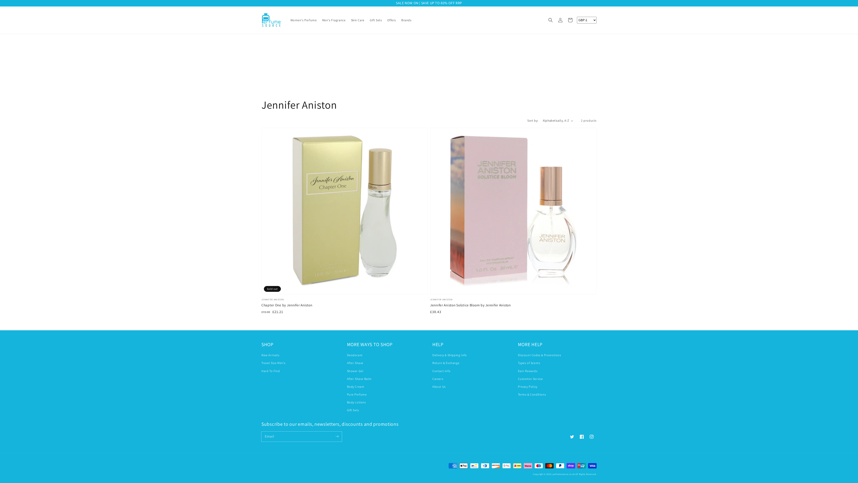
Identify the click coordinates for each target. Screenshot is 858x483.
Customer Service (530, 379)
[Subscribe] (337, 436)
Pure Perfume (357, 394)
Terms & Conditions (532, 394)
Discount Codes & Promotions (539, 355)
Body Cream (355, 387)
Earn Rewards (528, 371)
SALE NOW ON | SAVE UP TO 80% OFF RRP (429, 3)
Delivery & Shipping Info (449, 355)
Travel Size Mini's (273, 363)
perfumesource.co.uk (564, 474)
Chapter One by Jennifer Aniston (286, 305)
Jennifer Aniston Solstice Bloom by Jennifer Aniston (470, 305)
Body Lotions (356, 402)
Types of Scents (529, 363)
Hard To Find (270, 371)
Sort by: (532, 121)
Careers (437, 379)
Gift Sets (353, 410)
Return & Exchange (445, 363)
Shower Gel (355, 371)
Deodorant (355, 355)
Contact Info (441, 371)
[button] (550, 20)
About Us (439, 387)
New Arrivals (270, 355)
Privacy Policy (527, 387)
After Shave (355, 363)
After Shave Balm (359, 379)
